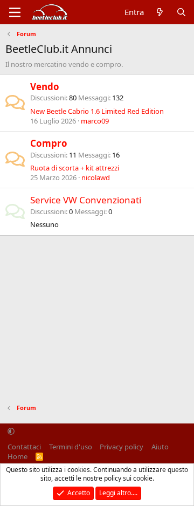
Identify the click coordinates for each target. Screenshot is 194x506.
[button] (11, 431)
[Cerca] (181, 12)
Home (17, 456)
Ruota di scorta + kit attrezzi (74, 168)
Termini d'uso (70, 447)
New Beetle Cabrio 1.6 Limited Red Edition (97, 111)
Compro (48, 143)
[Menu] (14, 12)
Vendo (44, 86)
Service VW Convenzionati (85, 200)
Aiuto (160, 447)
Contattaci (24, 447)
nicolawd (95, 177)
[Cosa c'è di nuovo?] (159, 12)
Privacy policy (121, 447)
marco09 (95, 121)
